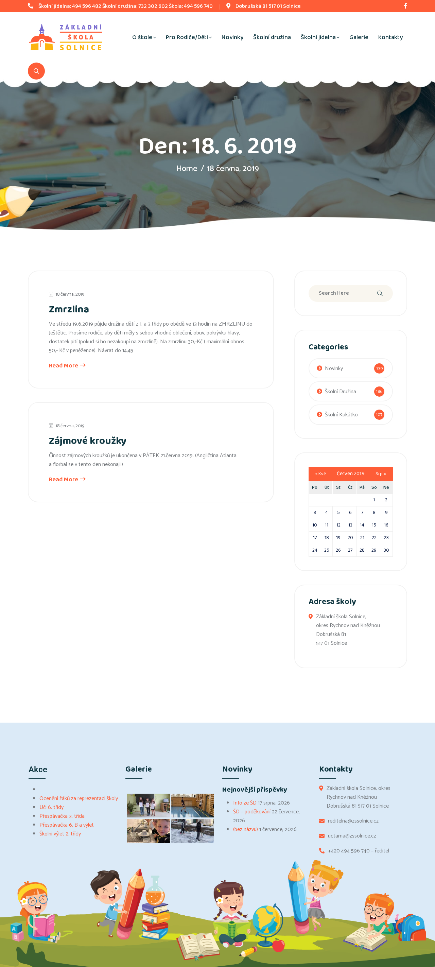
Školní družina (272, 37)
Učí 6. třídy (51, 807)
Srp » (381, 474)
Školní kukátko (341, 414)
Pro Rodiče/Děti (187, 37)
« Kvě (320, 474)
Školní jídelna (318, 37)
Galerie (358, 37)
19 (338, 537)
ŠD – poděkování (252, 811)
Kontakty (390, 37)
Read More (64, 365)
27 (350, 550)
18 (327, 537)
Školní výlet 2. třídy (60, 834)
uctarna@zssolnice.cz (352, 836)
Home (186, 168)
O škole (142, 37)
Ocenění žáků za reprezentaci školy (78, 798)
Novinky (232, 37)
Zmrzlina (69, 309)
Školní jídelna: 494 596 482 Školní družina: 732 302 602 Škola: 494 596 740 (125, 6)
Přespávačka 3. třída (62, 816)
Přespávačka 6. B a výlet (66, 825)
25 (326, 550)
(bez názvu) (245, 829)
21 (362, 537)
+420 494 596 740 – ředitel (358, 851)
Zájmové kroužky (87, 441)
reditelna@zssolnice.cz (353, 821)
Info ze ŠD (245, 803)
